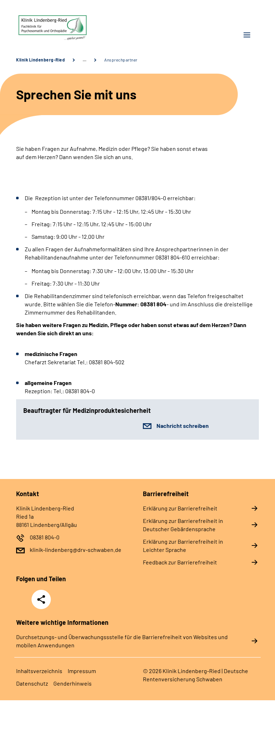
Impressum (82, 670)
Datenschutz (32, 683)
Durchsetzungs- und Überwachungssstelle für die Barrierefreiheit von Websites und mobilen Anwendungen (122, 640)
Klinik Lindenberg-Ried (40, 59)
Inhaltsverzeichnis (39, 670)
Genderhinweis (72, 683)
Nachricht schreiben (182, 425)
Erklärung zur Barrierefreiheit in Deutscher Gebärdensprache (183, 524)
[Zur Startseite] (74, 27)
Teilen (41, 599)
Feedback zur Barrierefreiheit (180, 562)
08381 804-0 (44, 537)
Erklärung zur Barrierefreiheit (180, 508)
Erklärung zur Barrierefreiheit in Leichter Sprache (183, 545)
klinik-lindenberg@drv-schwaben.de (75, 549)
